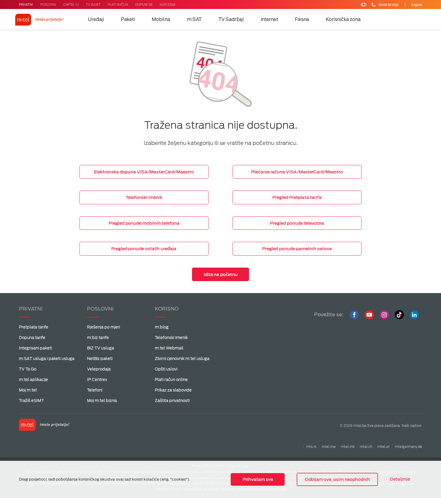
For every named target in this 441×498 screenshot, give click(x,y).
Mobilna (161, 19)
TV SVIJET (93, 4)
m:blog (162, 327)
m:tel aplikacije (33, 379)
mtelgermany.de (408, 447)
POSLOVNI (48, 4)
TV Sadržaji (231, 19)
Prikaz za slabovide (173, 390)
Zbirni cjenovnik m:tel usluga (182, 358)
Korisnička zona (343, 19)
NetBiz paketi (99, 358)
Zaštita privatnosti (172, 400)
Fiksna (302, 19)
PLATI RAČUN (118, 4)
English (416, 5)
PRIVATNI (26, 4)
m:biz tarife (98, 337)
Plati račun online (171, 379)
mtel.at (383, 447)
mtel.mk (348, 447)
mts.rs (311, 447)
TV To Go (27, 369)
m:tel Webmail (169, 348)
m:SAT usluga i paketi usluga (46, 358)
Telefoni (94, 390)
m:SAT (194, 19)
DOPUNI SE (143, 4)
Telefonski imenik (171, 337)
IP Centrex (97, 379)
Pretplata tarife (33, 327)
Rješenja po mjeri (103, 327)
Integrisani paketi (35, 348)
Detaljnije (400, 479)
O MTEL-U (71, 4)
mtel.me (329, 447)
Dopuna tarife (32, 337)
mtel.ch (366, 447)
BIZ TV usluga (100, 348)
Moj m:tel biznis (102, 400)
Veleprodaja (99, 369)
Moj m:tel (28, 390)
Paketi (128, 19)
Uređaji (96, 19)
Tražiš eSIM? (31, 400)
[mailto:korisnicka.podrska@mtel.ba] (398, 5)
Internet (269, 19)
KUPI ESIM (167, 4)
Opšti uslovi (166, 369)
